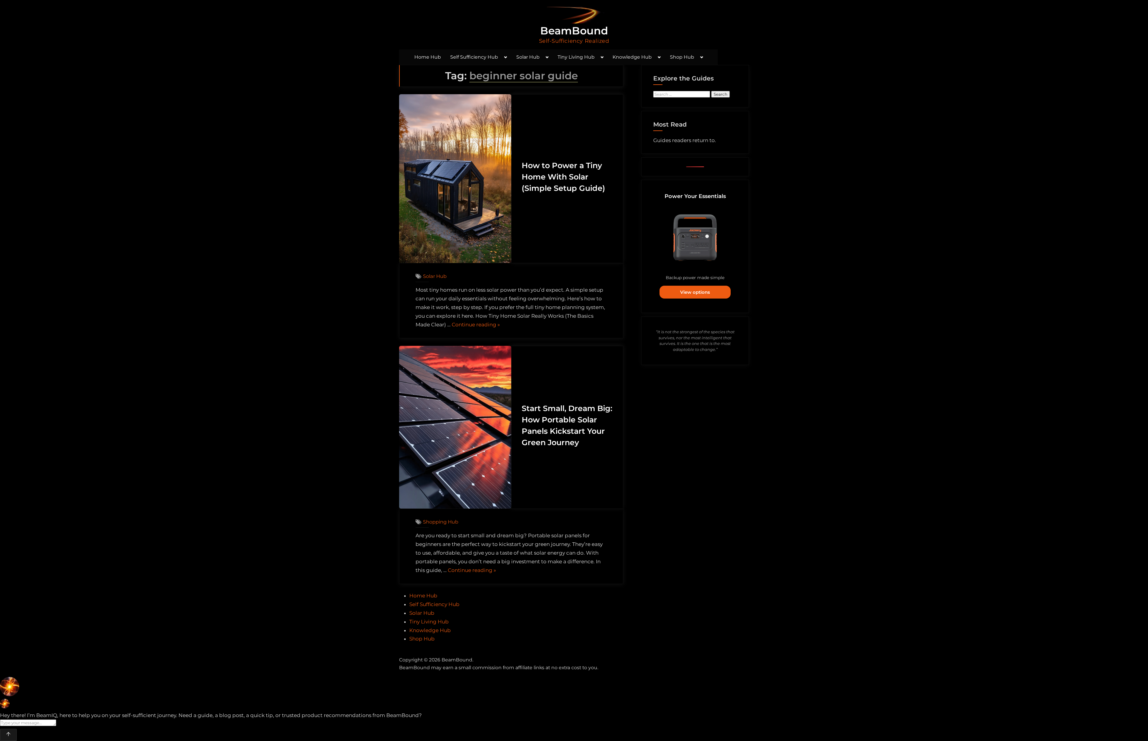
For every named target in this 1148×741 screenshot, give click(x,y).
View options (695, 292)
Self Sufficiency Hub (474, 57)
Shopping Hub (440, 522)
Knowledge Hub (632, 57)
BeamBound (574, 30)
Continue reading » (476, 325)
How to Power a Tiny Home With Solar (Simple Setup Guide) (563, 177)
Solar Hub (528, 57)
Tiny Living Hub (576, 57)
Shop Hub (682, 57)
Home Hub (427, 57)
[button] (574, 688)
